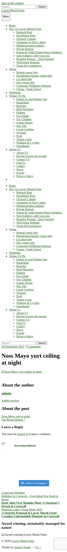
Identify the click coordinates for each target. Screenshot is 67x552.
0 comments (34, 346)
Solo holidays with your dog (33, 55)
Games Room (24, 122)
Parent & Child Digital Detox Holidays (39, 52)
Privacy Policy (25, 176)
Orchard (21, 132)
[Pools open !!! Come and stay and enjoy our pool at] (33, 460)
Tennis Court (24, 139)
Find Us (21, 162)
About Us (14, 149)
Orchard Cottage (26, 39)
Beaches (21, 105)
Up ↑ (38, 547)
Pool (19, 136)
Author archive (10, 400)
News (19, 169)
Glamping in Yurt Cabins (31, 42)
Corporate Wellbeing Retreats (33, 85)
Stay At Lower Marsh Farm (25, 28)
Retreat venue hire (27, 72)
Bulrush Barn (24, 32)
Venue (12, 69)
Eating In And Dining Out (31, 99)
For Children (23, 119)
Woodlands (23, 146)
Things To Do (17, 95)
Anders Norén (22, 547)
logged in (22, 434)
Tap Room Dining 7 (13, 419)
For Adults (22, 116)
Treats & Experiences (29, 65)
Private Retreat (25, 49)
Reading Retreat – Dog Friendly (35, 59)
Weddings (15, 92)
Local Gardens (25, 129)
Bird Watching (25, 109)
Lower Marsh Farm (12, 10)
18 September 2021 (12, 346)
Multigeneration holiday (30, 45)
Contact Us (23, 159)
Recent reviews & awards (31, 156)
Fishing (20, 112)
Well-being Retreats (27, 62)
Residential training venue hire (34, 75)
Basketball (22, 102)
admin (6, 393)
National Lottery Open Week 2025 (21, 509)
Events (20, 172)
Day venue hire (25, 82)
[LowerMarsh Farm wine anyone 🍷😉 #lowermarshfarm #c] (33, 472)
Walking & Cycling (27, 142)
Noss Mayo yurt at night (15, 416)
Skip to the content (12, 3)
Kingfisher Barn (25, 35)
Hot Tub (21, 126)
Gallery (20, 166)
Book (12, 25)
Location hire (24, 79)
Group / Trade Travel (28, 89)
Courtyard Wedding (13, 492)
